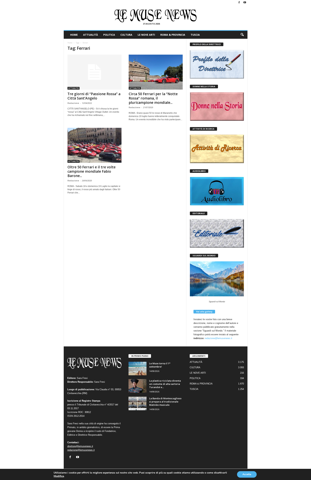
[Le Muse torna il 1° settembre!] (138, 368)
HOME (74, 34)
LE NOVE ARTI (146, 34)
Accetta (246, 474)
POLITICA (109, 34)
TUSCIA (195, 34)
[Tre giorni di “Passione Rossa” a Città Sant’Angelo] (94, 72)
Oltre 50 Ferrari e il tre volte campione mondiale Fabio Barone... (91, 171)
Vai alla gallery (204, 311)
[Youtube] (245, 2)
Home (69, 42)
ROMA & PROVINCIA (172, 34)
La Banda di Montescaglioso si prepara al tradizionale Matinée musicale (165, 401)
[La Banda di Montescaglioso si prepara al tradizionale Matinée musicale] (138, 403)
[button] (242, 35)
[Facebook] (239, 2)
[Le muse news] (155, 15)
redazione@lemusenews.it (218, 338)
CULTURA (126, 34)
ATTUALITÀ (90, 34)
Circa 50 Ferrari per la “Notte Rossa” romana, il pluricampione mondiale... (153, 98)
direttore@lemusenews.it (80, 446)
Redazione (73, 103)
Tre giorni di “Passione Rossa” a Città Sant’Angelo (93, 96)
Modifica (59, 476)
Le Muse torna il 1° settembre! (159, 365)
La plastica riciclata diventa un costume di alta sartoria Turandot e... (165, 384)
